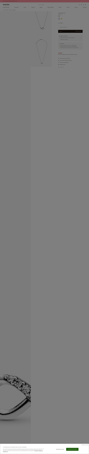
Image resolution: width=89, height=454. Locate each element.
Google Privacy (5, 451)
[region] (44, 449)
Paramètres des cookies (60, 449)
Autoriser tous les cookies (72, 449)
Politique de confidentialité (38, 450)
